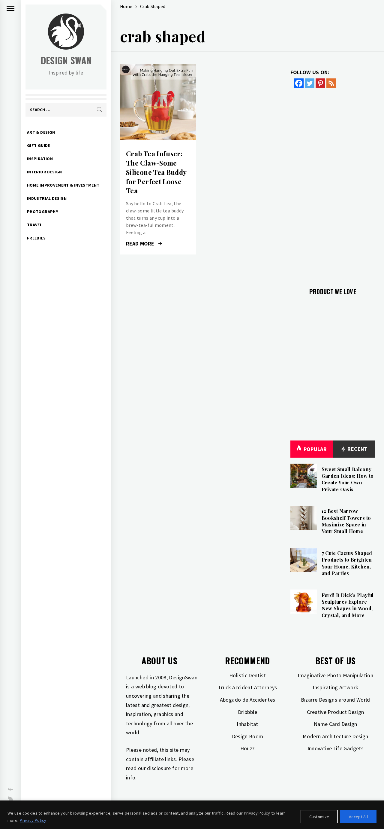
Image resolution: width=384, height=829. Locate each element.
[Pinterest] (320, 83)
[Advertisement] (332, 184)
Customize (319, 816)
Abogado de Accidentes (247, 699)
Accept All (358, 816)
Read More (158, 102)
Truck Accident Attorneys (247, 687)
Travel (34, 224)
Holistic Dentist (247, 675)
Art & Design (41, 132)
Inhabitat (247, 724)
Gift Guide (38, 145)
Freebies (36, 238)
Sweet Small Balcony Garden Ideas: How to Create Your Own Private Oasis (348, 479)
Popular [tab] (315, 449)
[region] (192, 814)
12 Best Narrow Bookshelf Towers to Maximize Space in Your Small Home (346, 521)
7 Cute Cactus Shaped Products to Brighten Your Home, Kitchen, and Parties (347, 563)
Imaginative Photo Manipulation (335, 675)
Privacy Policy (33, 820)
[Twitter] (309, 83)
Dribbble (247, 712)
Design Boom (247, 736)
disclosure (159, 768)
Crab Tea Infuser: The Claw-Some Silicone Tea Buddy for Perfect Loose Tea (156, 172)
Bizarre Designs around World (335, 699)
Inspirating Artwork (335, 687)
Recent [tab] (357, 448)
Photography (42, 211)
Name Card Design (335, 724)
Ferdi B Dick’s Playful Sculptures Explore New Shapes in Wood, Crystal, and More (348, 605)
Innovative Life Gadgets (336, 748)
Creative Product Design (335, 712)
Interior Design (44, 172)
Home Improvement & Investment (63, 185)
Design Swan (66, 60)
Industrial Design (47, 198)
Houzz (247, 748)
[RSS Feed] (331, 83)
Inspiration (40, 158)
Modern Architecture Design (335, 736)
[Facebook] (299, 83)
